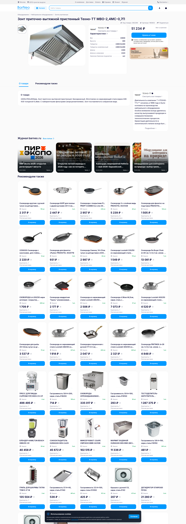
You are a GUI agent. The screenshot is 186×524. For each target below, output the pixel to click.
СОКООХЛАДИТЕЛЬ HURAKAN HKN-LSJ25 (59, 441)
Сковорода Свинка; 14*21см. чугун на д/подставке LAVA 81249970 (92, 251)
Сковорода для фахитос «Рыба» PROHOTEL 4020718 (62, 251)
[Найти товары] (150, 8)
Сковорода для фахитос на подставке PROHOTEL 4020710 (152, 204)
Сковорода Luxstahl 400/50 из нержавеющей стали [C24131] (153, 298)
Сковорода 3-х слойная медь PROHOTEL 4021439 (123, 204)
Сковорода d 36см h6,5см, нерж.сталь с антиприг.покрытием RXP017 (123, 298)
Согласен (134, 516)
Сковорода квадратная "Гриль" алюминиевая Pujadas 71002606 (60, 298)
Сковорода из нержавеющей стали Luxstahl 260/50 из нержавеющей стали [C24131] (62, 345)
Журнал (125, 2)
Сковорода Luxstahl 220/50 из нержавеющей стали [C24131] (122, 251)
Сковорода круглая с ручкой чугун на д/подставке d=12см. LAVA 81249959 (31, 204)
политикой (74, 519)
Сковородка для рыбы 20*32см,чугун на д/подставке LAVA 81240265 (30, 345)
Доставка (89, 2)
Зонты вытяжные (61, 14)
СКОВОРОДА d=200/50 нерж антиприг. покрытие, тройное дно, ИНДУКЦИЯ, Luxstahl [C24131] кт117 (32, 298)
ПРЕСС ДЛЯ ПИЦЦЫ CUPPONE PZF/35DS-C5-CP (31, 394)
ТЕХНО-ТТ (102, 28)
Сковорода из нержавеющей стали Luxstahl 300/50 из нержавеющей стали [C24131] (123, 345)
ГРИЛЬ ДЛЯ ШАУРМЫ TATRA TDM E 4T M (32, 488)
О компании (79, 2)
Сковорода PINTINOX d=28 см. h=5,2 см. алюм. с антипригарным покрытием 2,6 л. (153, 345)
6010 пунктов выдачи (37, 2)
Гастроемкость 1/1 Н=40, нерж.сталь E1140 (60, 488)
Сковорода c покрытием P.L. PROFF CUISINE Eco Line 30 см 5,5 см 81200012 (92, 204)
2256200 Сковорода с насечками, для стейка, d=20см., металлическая (30, 251)
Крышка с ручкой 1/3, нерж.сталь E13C (120, 488)
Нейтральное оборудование (42, 14)
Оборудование (23, 14)
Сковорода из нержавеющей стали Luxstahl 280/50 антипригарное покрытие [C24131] (92, 298)
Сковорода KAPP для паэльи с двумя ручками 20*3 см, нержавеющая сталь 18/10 (62, 204)
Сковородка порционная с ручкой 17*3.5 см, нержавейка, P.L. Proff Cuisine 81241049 (91, 345)
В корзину (32, 222)
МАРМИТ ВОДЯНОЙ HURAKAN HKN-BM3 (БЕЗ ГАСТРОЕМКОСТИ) (122, 441)
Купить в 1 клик (149, 35)
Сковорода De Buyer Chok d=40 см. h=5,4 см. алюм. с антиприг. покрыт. (153, 251)
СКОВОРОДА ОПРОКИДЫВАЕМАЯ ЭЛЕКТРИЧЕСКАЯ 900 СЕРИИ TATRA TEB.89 (90, 394)
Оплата (97, 2)
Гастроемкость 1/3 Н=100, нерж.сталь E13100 (91, 488)
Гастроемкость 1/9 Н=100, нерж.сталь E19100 (122, 394)
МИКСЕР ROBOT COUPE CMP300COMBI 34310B (90, 441)
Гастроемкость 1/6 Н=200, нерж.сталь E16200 (61, 394)
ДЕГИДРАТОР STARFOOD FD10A (152, 488)
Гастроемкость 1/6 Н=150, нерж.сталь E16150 (152, 441)
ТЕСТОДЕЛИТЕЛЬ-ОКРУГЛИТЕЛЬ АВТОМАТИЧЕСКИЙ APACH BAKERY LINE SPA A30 (153, 394)
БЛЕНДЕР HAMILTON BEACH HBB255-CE (31, 441)
